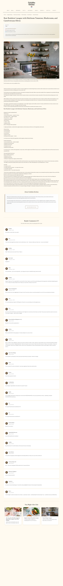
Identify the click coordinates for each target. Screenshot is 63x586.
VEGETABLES (30, 10)
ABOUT (8, 10)
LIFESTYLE (48, 10)
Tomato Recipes (35, 14)
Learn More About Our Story (31, 207)
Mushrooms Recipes (16, 14)
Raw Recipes (29, 14)
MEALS (12, 10)
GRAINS (37, 10)
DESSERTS (42, 10)
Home (5, 14)
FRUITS (24, 10)
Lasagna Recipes (9, 14)
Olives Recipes (23, 14)
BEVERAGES (18, 10)
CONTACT (54, 10)
